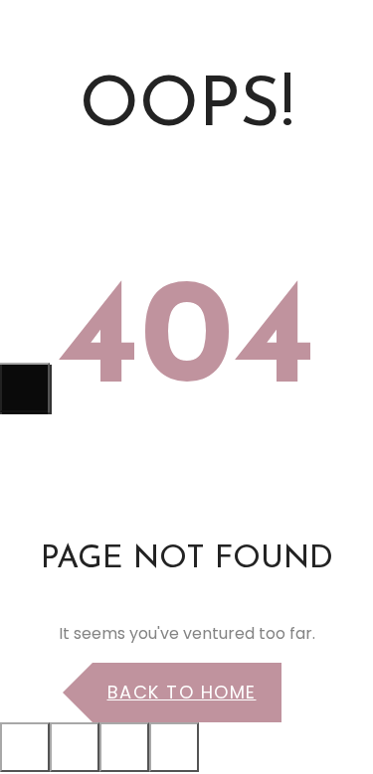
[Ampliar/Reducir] (174, 747)
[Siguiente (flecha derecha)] (25, 387)
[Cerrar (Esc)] (25, 747)
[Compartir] (74, 747)
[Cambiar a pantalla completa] (124, 747)
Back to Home (182, 692)
